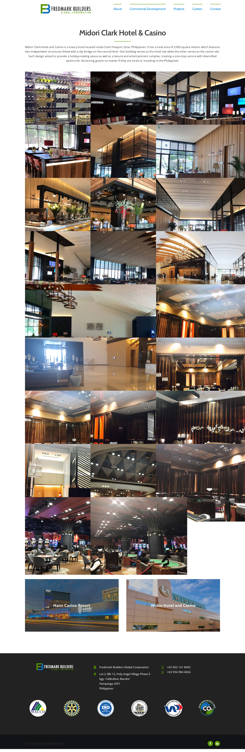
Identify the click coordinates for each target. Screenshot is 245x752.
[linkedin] (217, 743)
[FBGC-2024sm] (66, 5)
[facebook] (210, 743)
